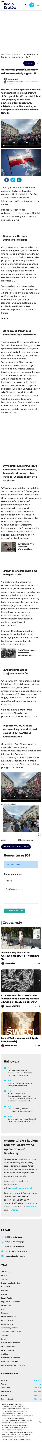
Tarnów (4, 1279)
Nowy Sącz (5, 1287)
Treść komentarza (14, 889)
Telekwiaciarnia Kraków (11, 1332)
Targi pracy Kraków (9, 1328)
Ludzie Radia (6, 1298)
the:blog (4, 1354)
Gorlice (4, 1294)
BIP (2, 1309)
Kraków (17, 54)
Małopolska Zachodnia (10, 1283)
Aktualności (6, 54)
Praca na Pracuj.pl (8, 1317)
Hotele (4, 1339)
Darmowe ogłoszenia (10, 1362)
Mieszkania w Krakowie (10, 1358)
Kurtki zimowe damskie (10, 1343)
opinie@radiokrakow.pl (21, 1188)
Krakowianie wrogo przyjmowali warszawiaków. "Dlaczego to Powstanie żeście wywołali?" (27, 652)
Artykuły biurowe (8, 1347)
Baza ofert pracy (8, 1350)
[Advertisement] (21, 32)
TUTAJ (34, 717)
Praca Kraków (7, 1320)
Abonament (6, 1306)
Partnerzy (5, 1313)
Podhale (4, 1291)
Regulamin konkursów (10, 1302)
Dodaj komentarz (14, 911)
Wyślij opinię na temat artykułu (16, 847)
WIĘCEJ (5, 319)
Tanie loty (5, 1335)
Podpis (9, 881)
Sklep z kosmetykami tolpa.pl (13, 1365)
